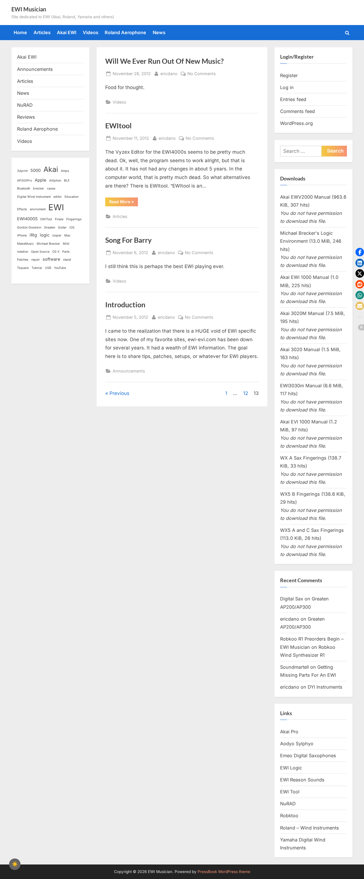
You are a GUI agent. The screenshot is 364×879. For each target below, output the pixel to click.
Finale (59, 219)
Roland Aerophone (125, 32)
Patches (22, 260)
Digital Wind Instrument (34, 197)
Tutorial (37, 268)
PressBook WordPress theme (224, 871)
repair (35, 260)
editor (57, 197)
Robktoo (289, 815)
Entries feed (293, 99)
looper (56, 235)
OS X (55, 252)
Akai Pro (289, 731)
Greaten (49, 227)
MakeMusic (25, 244)
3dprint (22, 171)
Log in (287, 87)
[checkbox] (14, 864)
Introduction (125, 304)
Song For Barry (128, 240)
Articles (42, 32)
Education (71, 197)
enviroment (38, 209)
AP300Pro (24, 180)
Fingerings (74, 219)
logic (44, 235)
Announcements (129, 371)
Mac (67, 235)
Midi (66, 244)
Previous (119, 393)
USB (48, 268)
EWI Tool (289, 791)
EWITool (46, 219)
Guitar (62, 227)
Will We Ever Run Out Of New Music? (164, 61)
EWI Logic (291, 768)
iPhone (22, 235)
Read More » (123, 201)
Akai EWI (66, 32)
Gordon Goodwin (29, 227)
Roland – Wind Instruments (309, 828)
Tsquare (23, 268)
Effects (22, 209)
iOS (72, 227)
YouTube (60, 268)
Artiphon (55, 180)
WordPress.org (296, 123)
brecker (38, 188)
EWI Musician (28, 9)
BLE (66, 180)
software (51, 259)
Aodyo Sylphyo (296, 743)
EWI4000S (27, 218)
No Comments (201, 74)
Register (289, 75)
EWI (56, 207)
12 (245, 393)
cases (51, 188)
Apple (40, 180)
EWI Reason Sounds (302, 780)
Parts (66, 252)
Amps (65, 171)
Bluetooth (23, 188)
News (159, 32)
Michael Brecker (48, 244)
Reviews (26, 117)
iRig (33, 235)
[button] (359, 252)
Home (20, 32)
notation (22, 252)
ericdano (168, 73)
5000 (35, 170)
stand (67, 260)
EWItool (118, 126)
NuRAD (25, 105)
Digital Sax (291, 599)
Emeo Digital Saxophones (308, 755)
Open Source (40, 252)
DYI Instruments (325, 687)
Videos (90, 32)
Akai (51, 169)
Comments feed (297, 111)
